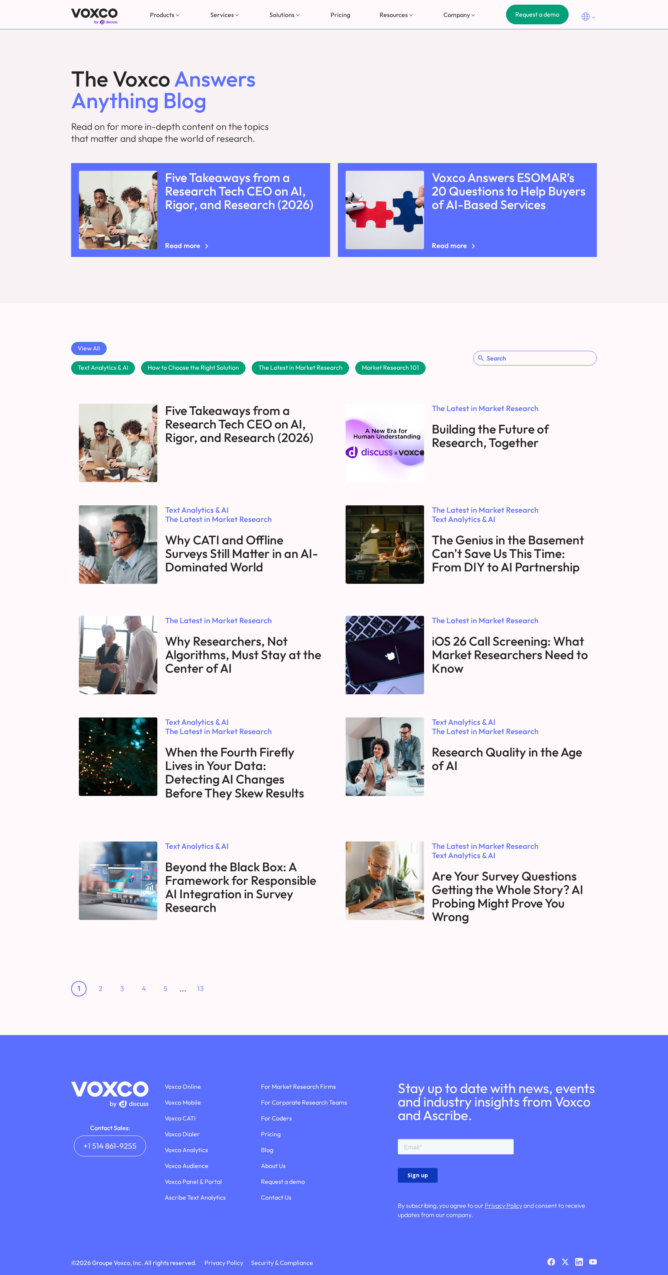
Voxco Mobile (183, 1102)
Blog (267, 1150)
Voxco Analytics (186, 1150)
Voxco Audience (186, 1166)
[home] (94, 16)
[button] (165, 14)
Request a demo (537, 14)
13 (200, 988)
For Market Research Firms (298, 1086)
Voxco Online (183, 1086)
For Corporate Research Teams (304, 1102)
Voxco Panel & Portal (193, 1181)
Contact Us (276, 1197)
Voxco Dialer (182, 1134)
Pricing (340, 15)
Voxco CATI (180, 1118)
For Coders (276, 1118)
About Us (273, 1166)
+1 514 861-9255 (110, 1146)
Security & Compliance (282, 1262)
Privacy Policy (503, 1205)
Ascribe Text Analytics (195, 1197)
